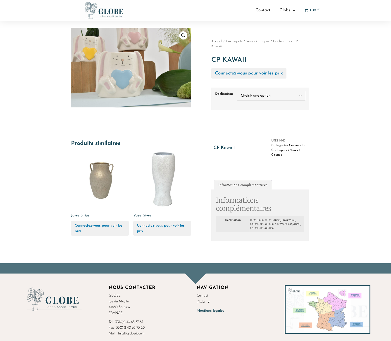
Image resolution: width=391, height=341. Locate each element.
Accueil (216, 41)
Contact (262, 10)
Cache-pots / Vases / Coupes (247, 41)
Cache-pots (281, 41)
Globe (285, 10)
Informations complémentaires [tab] (242, 185)
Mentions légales (210, 311)
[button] (183, 35)
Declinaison (224, 94)
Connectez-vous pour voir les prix (249, 73)
